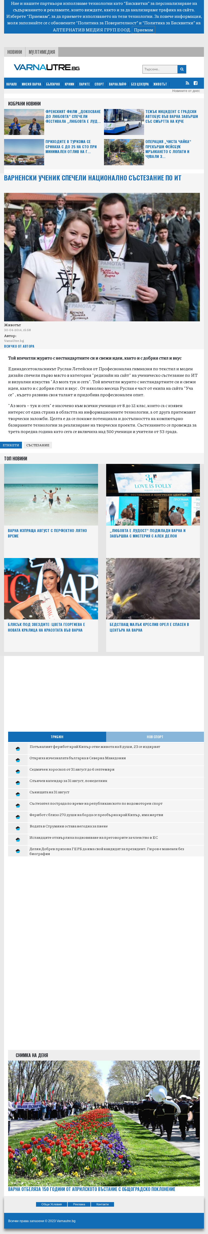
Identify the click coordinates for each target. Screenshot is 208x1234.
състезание (37, 445)
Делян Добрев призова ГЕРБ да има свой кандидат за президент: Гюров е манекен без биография (107, 851)
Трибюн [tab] (57, 736)
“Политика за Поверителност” (107, 22)
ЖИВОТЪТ (160, 84)
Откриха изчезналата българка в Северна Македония (78, 757)
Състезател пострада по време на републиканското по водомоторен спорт (96, 803)
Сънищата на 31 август (49, 791)
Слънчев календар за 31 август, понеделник (68, 780)
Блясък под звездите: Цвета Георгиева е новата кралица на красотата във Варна (46, 627)
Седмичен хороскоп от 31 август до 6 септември (72, 769)
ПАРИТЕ (84, 84)
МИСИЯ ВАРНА (31, 84)
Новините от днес (186, 91)
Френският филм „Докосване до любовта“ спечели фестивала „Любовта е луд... (73, 116)
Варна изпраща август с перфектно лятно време (47, 533)
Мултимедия (42, 52)
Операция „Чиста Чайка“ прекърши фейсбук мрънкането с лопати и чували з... (168, 149)
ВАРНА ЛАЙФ (117, 84)
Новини (14, 52)
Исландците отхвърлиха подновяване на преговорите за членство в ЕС (94, 837)
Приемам (143, 30)
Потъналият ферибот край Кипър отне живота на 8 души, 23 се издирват (95, 746)
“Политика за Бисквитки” (168, 22)
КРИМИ (69, 84)
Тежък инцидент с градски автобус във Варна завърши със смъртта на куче (171, 116)
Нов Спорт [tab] (155, 736)
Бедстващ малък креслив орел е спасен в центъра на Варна (149, 627)
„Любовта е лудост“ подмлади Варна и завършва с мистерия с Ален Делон (148, 533)
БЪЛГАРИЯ (53, 84)
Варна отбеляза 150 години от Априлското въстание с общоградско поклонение (91, 1189)
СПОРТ (99, 84)
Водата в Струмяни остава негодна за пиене (69, 826)
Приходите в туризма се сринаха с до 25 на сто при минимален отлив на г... (71, 146)
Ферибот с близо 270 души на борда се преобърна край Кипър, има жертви (96, 814)
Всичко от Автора (19, 346)
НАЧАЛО (11, 84)
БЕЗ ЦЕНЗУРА (140, 84)
